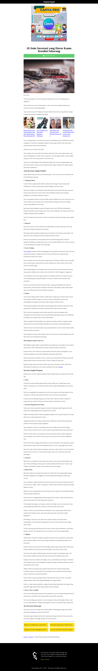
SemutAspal (49, 2)
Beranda (25, 637)
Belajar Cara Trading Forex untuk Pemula (35, 625)
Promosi (47, 659)
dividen (61, 367)
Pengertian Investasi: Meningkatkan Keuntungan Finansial (36, 629)
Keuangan (31, 637)
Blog (42, 659)
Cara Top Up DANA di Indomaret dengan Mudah (62, 629)
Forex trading (27, 251)
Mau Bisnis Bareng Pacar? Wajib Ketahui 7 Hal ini (62, 625)
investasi (33, 612)
